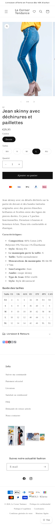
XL (48, 152)
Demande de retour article (18, 409)
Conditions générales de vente (20, 513)
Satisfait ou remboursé (16, 395)
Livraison (10, 388)
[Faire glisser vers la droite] (34, 102)
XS (9, 152)
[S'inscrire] (44, 466)
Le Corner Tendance (19, 504)
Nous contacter (13, 415)
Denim (9, 139)
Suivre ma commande (16, 374)
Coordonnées (39, 509)
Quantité (6, 158)
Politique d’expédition (22, 509)
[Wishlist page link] (34, 11)
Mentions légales (42, 513)
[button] (6, 11)
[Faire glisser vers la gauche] (21, 102)
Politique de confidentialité (40, 504)
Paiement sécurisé (14, 381)
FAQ (8, 402)
